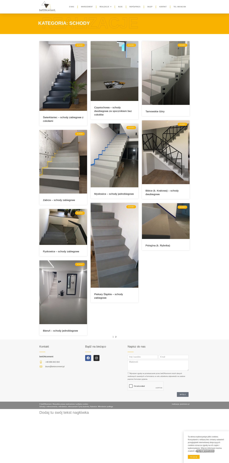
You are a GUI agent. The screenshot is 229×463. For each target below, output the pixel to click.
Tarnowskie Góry (155, 111)
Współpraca (134, 7)
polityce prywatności (205, 451)
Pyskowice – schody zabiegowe (61, 251)
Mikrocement (87, 7)
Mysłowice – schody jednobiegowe (114, 193)
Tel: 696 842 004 (180, 7)
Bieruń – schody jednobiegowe (60, 330)
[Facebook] (88, 358)
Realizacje (104, 7)
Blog (120, 7)
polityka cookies (82, 404)
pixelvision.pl (184, 404)
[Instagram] (96, 358)
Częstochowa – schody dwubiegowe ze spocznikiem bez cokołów (113, 111)
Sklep (149, 7)
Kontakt (163, 7)
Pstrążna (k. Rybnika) (158, 245)
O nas (71, 7)
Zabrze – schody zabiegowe (59, 200)
